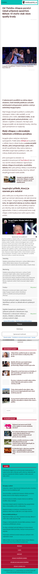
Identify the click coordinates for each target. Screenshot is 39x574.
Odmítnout (19, 329)
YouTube (23, 160)
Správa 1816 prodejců (9, 321)
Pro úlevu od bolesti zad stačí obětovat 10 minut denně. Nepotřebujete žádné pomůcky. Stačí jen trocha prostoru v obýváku (18, 529)
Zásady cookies (7, 337)
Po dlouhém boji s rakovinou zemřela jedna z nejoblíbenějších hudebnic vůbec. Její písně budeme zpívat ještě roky (23, 451)
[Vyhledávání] (19, 410)
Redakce (19, 546)
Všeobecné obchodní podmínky (19, 562)
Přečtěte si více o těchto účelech (24, 321)
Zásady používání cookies (19, 558)
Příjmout (19, 324)
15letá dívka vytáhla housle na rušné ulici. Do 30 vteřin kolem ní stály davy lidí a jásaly (23, 354)
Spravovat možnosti (19, 334)
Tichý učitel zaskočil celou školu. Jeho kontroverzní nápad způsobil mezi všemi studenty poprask (23, 391)
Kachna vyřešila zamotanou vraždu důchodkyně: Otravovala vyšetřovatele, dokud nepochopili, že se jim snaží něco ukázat (23, 442)
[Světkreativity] (30, 2)
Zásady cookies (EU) (19, 566)
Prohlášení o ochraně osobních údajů (21, 337)
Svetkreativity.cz (29, 470)
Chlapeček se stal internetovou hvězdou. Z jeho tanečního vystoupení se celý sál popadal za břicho (23, 372)
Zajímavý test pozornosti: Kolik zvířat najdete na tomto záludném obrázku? (22, 426)
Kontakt (33, 337)
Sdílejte (23, 141)
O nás (19, 550)
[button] (36, 237)
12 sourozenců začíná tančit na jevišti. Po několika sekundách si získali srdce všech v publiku (23, 400)
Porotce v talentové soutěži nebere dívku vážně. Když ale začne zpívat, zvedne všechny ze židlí (23, 381)
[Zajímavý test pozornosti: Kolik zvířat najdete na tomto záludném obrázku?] (7, 426)
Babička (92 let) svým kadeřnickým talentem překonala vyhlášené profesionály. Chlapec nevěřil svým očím (23, 363)
